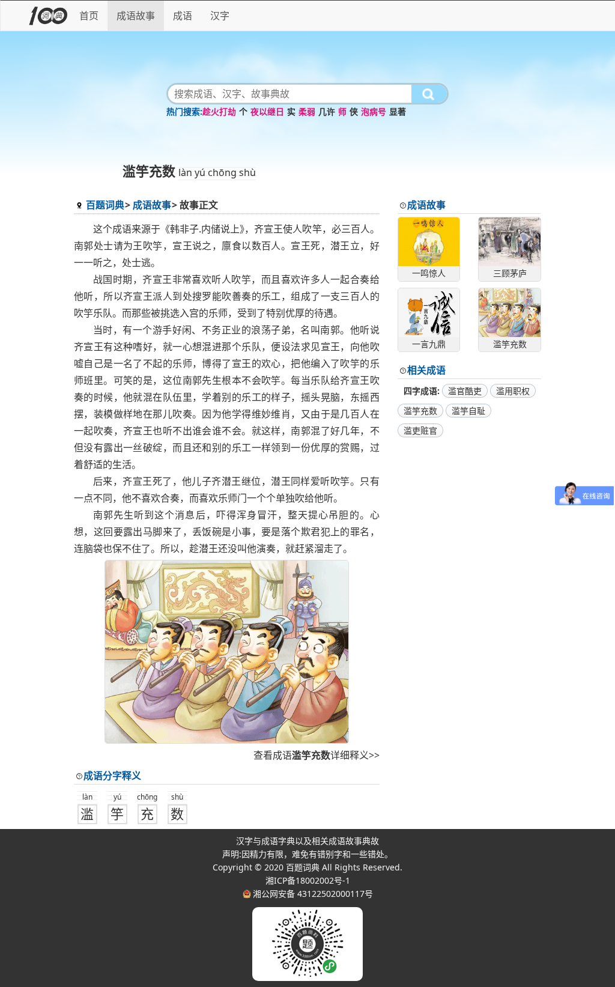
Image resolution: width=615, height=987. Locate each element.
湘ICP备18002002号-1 (307, 880)
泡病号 (373, 111)
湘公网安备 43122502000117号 (313, 893)
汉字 (219, 15)
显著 (397, 111)
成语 (182, 15)
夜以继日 (267, 111)
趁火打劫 (219, 111)
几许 (326, 111)
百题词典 (105, 204)
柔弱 (306, 111)
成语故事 (136, 15)
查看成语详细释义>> (316, 755)
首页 (88, 15)
